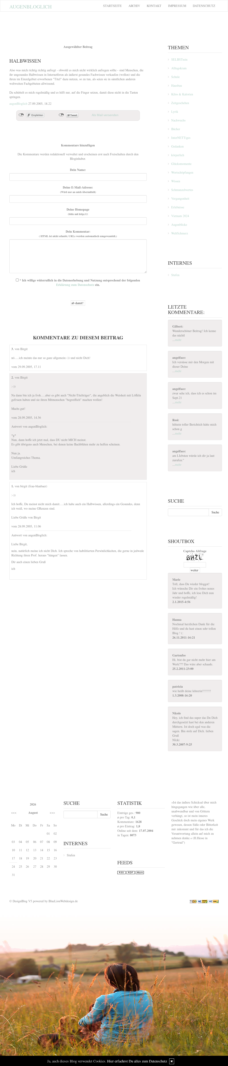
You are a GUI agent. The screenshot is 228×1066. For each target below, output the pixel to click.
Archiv (134, 6)
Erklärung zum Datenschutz (75, 284)
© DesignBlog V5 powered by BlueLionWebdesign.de (43, 901)
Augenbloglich (30, 6)
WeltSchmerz (179, 233)
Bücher (175, 129)
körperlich (177, 155)
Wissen (175, 181)
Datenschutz (204, 6)
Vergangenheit (180, 198)
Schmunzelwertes (182, 190)
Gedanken (177, 146)
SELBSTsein (179, 59)
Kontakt (154, 6)
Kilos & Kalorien (182, 94)
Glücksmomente (181, 164)
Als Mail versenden (105, 115)
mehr (178, 340)
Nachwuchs (178, 120)
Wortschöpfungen (182, 172)
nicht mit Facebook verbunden (21, 115)
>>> (52, 812)
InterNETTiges (180, 137)
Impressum (177, 6)
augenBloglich (18, 103)
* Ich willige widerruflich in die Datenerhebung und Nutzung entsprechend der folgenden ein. (79, 282)
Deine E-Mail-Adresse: (78, 189)
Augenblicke (179, 224)
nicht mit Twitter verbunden (61, 115)
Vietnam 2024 (180, 216)
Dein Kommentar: (78, 233)
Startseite (112, 6)
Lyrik (174, 111)
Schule (175, 77)
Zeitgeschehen (180, 103)
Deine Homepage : (78, 211)
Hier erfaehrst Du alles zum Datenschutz (137, 1061)
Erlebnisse (177, 207)
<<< (13, 812)
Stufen (175, 275)
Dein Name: (78, 170)
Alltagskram (179, 68)
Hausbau (176, 85)
